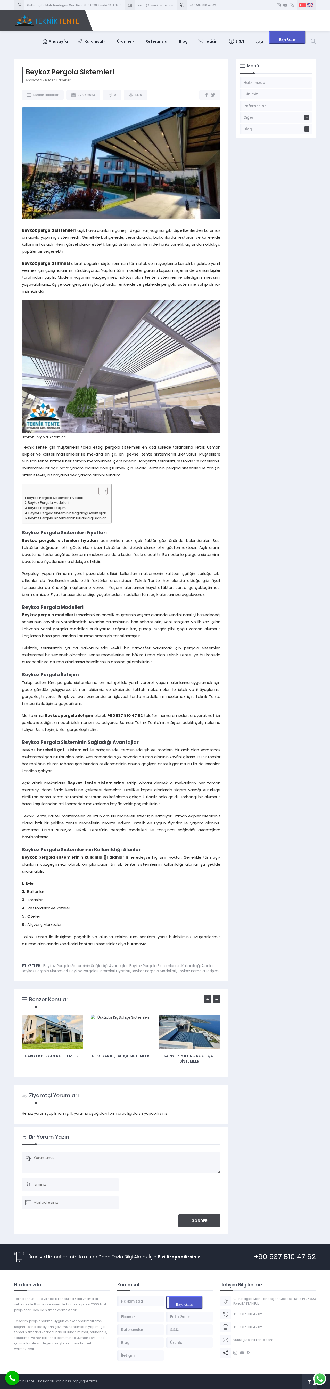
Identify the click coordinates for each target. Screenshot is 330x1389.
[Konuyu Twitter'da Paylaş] (213, 95)
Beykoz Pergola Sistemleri (45, 970)
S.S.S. (240, 41)
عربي (260, 41)
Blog (183, 41)
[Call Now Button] (12, 1378)
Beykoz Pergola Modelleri (48, 502)
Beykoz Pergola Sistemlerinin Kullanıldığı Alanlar (67, 518)
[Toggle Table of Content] (100, 490)
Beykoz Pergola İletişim (47, 508)
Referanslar (157, 41)
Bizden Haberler (58, 80)
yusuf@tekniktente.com (155, 5)
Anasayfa (58, 41)
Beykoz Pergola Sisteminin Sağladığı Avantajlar (67, 513)
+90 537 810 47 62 (203, 5)
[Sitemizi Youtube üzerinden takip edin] (285, 5)
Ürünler (124, 41)
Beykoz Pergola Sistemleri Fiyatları (55, 498)
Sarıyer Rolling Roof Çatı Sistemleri (190, 1058)
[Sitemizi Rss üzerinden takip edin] (292, 5)
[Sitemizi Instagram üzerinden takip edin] (279, 5)
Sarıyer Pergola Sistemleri (52, 1055)
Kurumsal (94, 41)
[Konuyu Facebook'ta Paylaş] (206, 95)
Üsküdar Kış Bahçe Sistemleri (121, 1055)
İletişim (211, 41)
